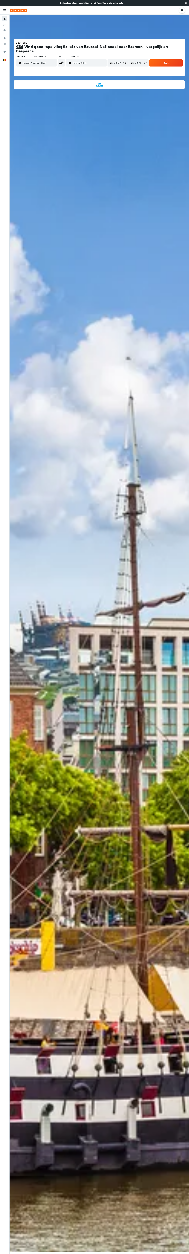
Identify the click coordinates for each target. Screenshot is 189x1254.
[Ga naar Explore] (4, 38)
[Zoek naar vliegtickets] (4, 19)
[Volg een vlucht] (4, 44)
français (119, 3)
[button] (186, 3)
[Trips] (4, 52)
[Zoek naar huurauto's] (4, 30)
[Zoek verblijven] (4, 24)
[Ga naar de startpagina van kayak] (18, 10)
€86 (19, 46)
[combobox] (21, 56)
